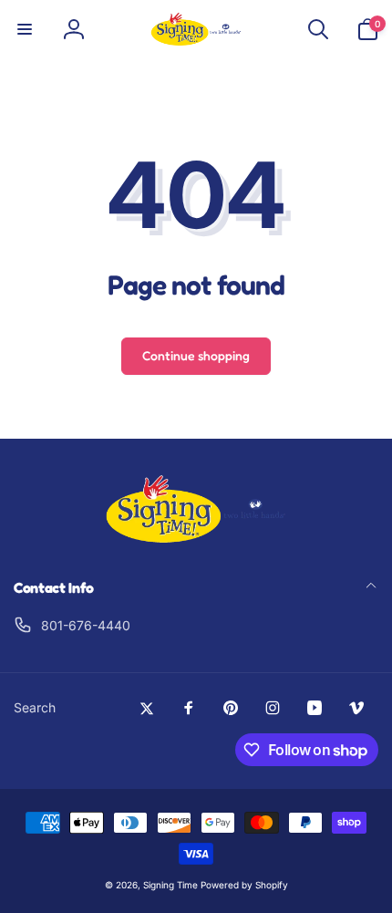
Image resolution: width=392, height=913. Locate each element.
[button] (25, 29)
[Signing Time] (196, 539)
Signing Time (170, 884)
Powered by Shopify (244, 884)
